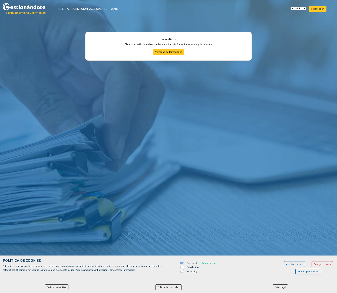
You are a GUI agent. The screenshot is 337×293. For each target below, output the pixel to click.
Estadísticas (193, 267)
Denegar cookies (322, 264)
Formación (80, 9)
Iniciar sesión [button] (317, 9)
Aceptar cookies (294, 264)
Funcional (192, 263)
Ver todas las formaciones (168, 52)
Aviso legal (280, 287)
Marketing (192, 271)
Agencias (95, 9)
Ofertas (64, 9)
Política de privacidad (168, 287)
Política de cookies (56, 287)
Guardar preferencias (308, 271)
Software (111, 9)
